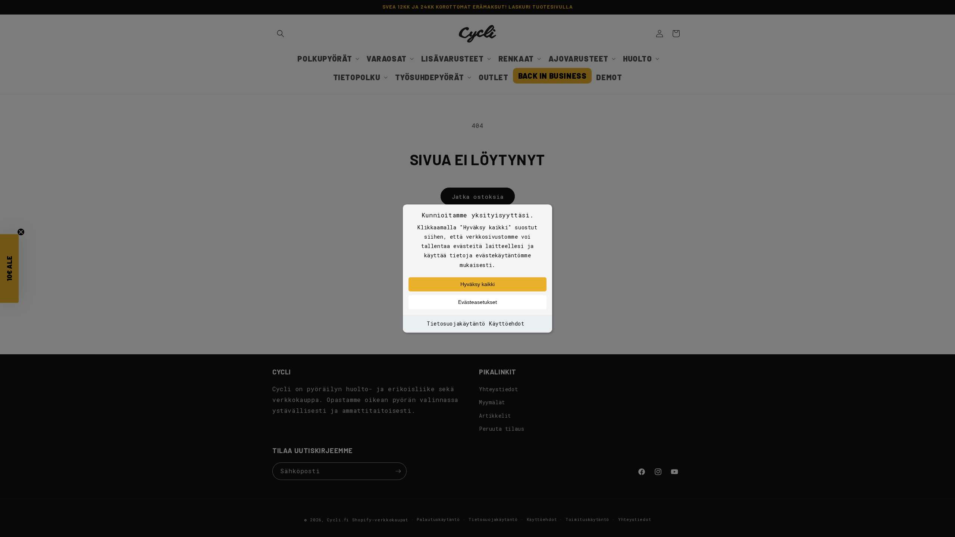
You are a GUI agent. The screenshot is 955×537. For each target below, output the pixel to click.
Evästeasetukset (477, 302)
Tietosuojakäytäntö (456, 323)
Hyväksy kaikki (477, 284)
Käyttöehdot (507, 323)
